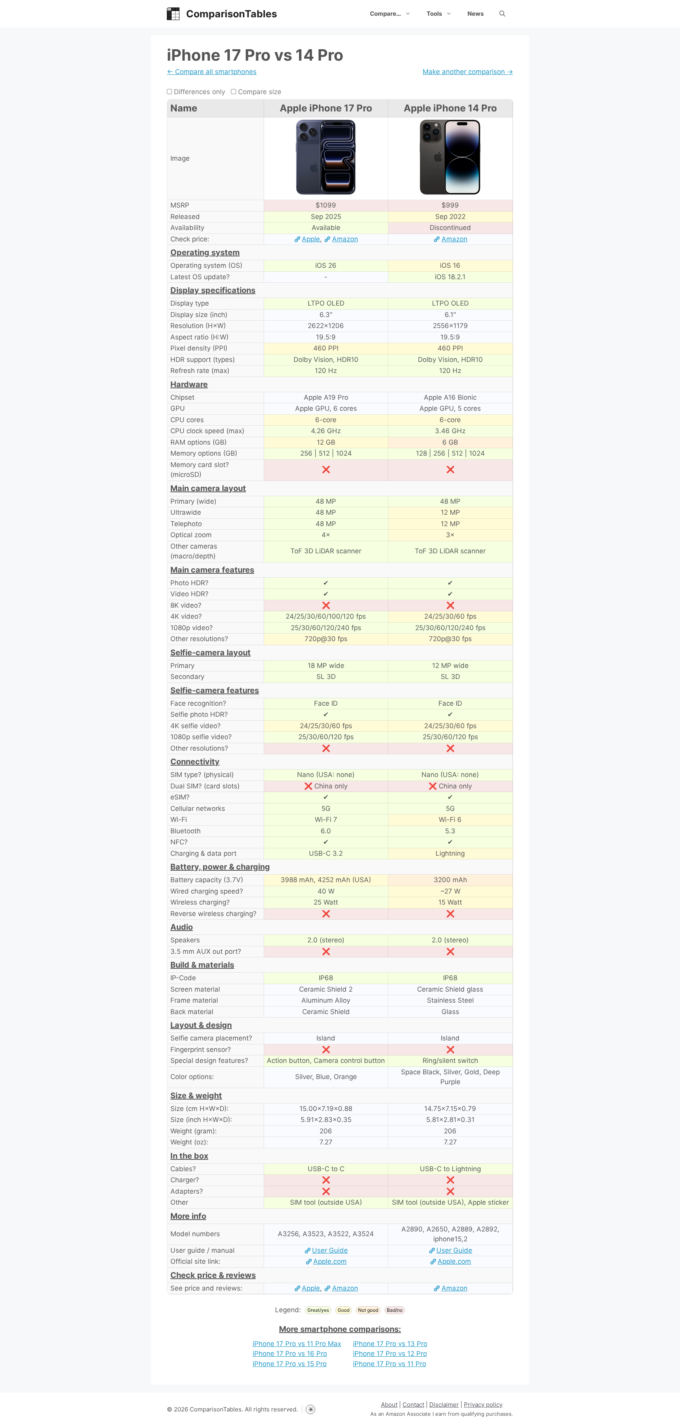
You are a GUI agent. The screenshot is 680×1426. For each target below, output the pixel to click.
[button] (502, 14)
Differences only (198, 92)
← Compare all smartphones (212, 72)
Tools (434, 13)
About (389, 1404)
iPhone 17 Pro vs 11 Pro (389, 1364)
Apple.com (330, 1261)
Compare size (258, 92)
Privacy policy (483, 1404)
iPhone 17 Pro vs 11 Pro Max (297, 1344)
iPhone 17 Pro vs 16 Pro (290, 1353)
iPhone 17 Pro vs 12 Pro (390, 1353)
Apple (311, 239)
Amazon (345, 239)
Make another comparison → (468, 72)
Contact (413, 1404)
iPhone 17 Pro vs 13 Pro (390, 1344)
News (476, 13)
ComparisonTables (231, 14)
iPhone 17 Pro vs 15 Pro (290, 1364)
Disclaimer (444, 1404)
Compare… (385, 13)
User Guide (330, 1250)
